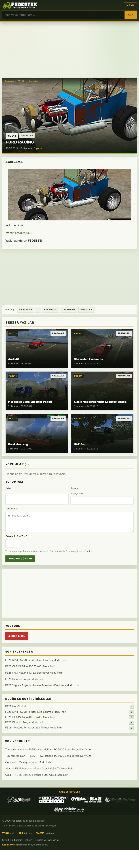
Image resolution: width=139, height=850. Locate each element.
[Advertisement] (69, 49)
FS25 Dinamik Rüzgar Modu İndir (24, 679)
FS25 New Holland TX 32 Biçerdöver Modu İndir (33, 672)
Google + (86, 309)
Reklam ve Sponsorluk (47, 840)
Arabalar (33, 81)
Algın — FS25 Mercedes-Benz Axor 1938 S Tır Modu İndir (39, 768)
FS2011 (21, 81)
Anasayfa (9, 81)
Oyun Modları (86, 800)
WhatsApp (25, 309)
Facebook (50, 309)
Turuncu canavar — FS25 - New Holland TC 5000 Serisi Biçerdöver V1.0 (48, 749)
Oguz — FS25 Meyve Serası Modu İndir (28, 762)
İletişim (28, 840)
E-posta (76, 491)
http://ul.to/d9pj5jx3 (18, 233)
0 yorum (38, 148)
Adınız (8, 488)
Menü (130, 5)
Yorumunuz (11, 508)
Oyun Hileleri (69, 809)
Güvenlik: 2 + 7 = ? (16, 536)
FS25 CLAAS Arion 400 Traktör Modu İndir (30, 666)
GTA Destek (19, 800)
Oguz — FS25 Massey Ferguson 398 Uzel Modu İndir (36, 775)
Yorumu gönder (20, 558)
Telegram (68, 309)
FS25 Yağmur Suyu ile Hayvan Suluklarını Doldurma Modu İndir (42, 685)
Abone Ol (16, 636)
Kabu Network (10, 844)
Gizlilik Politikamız (12, 840)
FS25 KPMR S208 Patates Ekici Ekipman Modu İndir (35, 660)
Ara (130, 14)
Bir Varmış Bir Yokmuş (120, 800)
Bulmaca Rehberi (52, 800)
